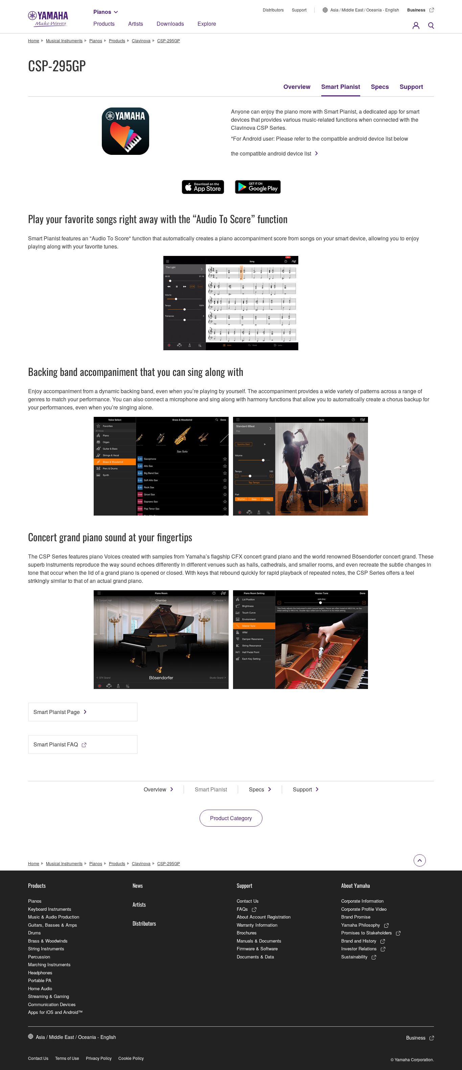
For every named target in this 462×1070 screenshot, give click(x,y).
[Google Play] (258, 186)
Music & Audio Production (53, 916)
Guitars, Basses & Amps (52, 925)
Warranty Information (257, 925)
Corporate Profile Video (364, 909)
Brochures (247, 932)
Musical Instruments (64, 40)
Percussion (39, 956)
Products (104, 23)
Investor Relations (359, 948)
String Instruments (46, 948)
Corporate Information (362, 901)
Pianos (102, 12)
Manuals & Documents (259, 940)
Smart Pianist (340, 86)
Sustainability (354, 956)
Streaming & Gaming (48, 996)
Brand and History (358, 940)
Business (416, 10)
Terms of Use (67, 1058)
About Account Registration (264, 916)
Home (33, 40)
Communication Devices (52, 1004)
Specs (380, 86)
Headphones (40, 972)
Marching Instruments (49, 964)
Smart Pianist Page (56, 712)
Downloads (170, 23)
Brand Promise (355, 916)
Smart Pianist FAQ (55, 744)
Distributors (273, 10)
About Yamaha (355, 885)
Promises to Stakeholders (366, 932)
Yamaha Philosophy (360, 925)
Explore (207, 23)
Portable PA (39, 980)
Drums (34, 932)
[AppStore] (203, 186)
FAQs (242, 909)
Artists (135, 23)
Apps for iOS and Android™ (55, 1012)
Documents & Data (255, 956)
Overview (296, 86)
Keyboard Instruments (49, 909)
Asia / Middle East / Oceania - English (364, 10)
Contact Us (248, 901)
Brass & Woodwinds (48, 940)
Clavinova (141, 40)
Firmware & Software (257, 948)
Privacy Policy (99, 1058)
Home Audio (40, 988)
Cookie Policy (131, 1058)
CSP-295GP (168, 40)
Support (299, 10)
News (138, 885)
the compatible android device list (271, 153)
